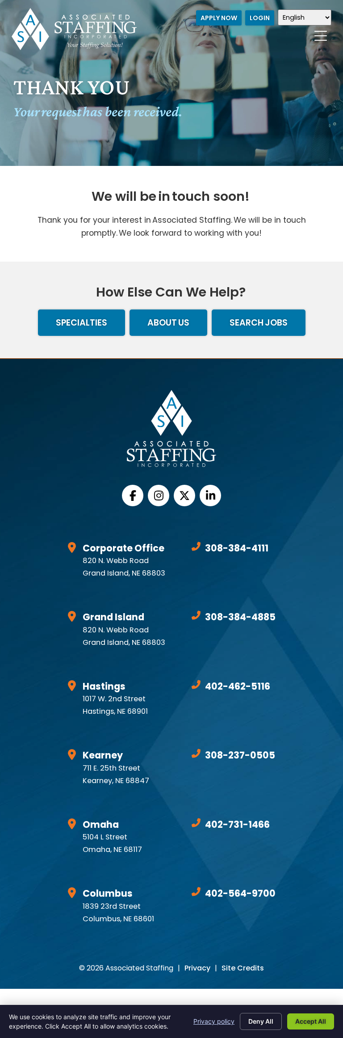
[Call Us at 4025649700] (196, 891)
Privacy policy (213, 1021)
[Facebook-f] (132, 495)
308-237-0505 (240, 755)
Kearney (103, 755)
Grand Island (113, 616)
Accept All (310, 1021)
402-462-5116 (237, 686)
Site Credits (243, 968)
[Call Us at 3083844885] (196, 615)
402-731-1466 (237, 824)
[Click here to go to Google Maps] (72, 547)
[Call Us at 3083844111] (196, 546)
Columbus (108, 893)
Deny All (260, 1021)
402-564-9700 (240, 893)
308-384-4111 (236, 548)
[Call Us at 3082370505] (196, 753)
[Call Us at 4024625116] (196, 684)
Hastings (104, 686)
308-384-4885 (240, 616)
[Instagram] (158, 495)
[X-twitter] (184, 495)
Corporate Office (123, 548)
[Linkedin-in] (210, 495)
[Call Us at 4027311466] (196, 822)
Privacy (197, 968)
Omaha (101, 824)
